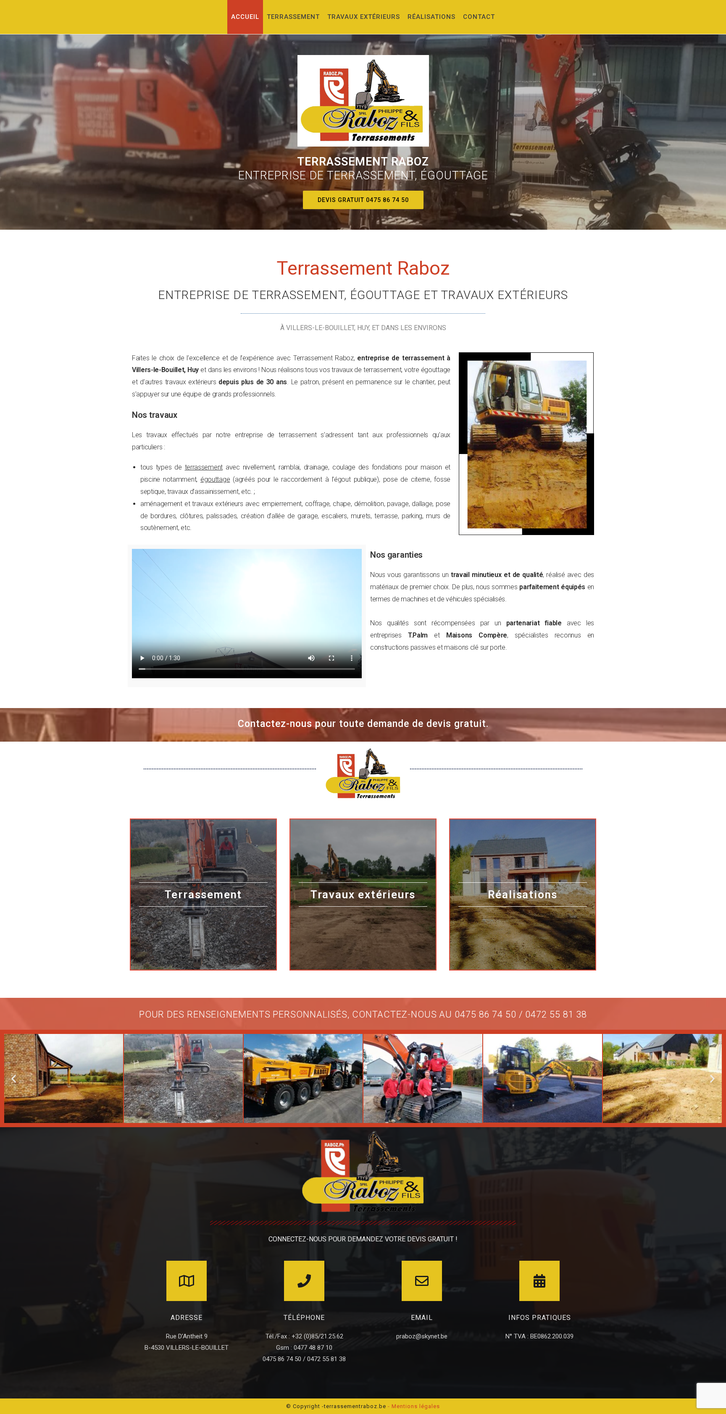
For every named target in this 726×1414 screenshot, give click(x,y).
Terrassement (203, 894)
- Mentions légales (414, 1406)
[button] (363, 200)
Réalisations (523, 894)
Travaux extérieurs (363, 894)
